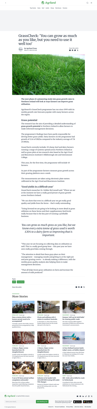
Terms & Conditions (60, 406)
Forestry (65, 8)
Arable (47, 8)
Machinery (58, 8)
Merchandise (88, 406)
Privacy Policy (69, 406)
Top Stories (33, 8)
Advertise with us (78, 406)
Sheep (52, 8)
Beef (43, 8)
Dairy (38, 8)
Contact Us (50, 406)
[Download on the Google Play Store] (88, 401)
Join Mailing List (42, 401)
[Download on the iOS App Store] (77, 401)
